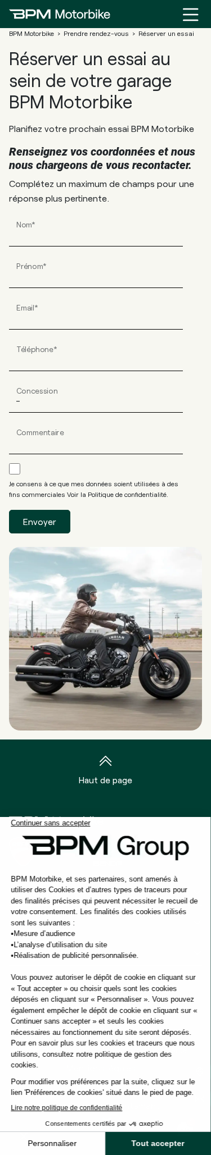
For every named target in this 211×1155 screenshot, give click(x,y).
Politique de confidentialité (127, 494)
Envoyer (39, 521)
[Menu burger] (190, 14)
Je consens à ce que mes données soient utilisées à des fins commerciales (93, 489)
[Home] (59, 14)
